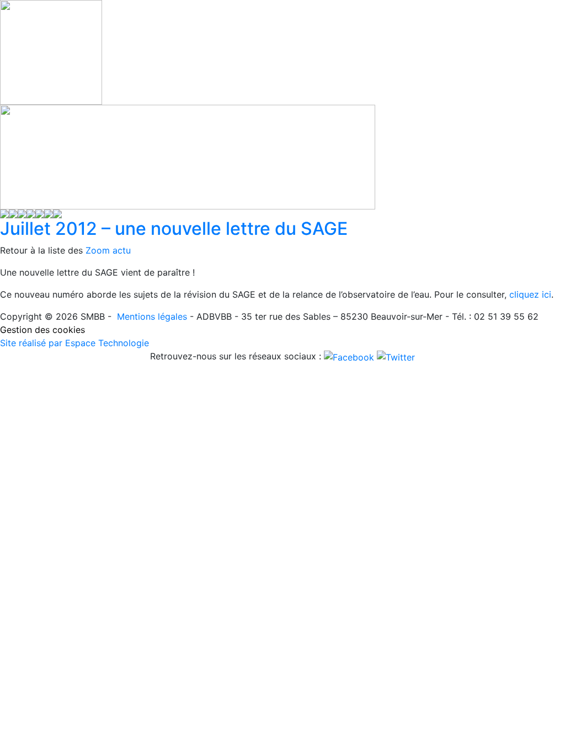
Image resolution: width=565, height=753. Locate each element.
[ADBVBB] (13, 212)
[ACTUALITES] (57, 212)
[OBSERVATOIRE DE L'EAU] (30, 212)
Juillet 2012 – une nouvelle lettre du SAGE (174, 228)
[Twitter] (396, 356)
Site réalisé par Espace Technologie (74, 342)
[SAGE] (22, 212)
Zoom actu (108, 250)
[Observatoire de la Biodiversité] (48, 212)
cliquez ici (530, 294)
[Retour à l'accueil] (4, 212)
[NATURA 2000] (39, 212)
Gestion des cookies (42, 329)
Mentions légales (152, 316)
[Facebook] (350, 356)
